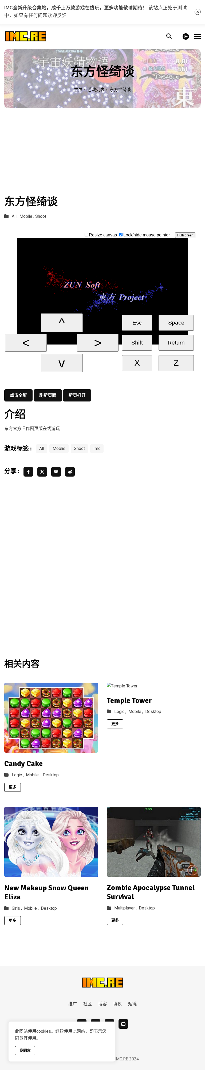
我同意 (25, 1050)
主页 (78, 90)
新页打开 (77, 395)
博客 (102, 1004)
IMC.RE (121, 1059)
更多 (12, 787)
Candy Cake (23, 763)
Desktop (51, 775)
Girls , (17, 908)
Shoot (40, 216)
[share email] (56, 472)
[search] (171, 36)
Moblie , (26, 216)
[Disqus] (102, 566)
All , (15, 216)
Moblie (59, 448)
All (41, 448)
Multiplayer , (125, 908)
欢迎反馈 (57, 15)
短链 (132, 1004)
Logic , (18, 775)
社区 (87, 1004)
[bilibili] (123, 1024)
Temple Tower (129, 700)
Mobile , (33, 775)
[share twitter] (42, 472)
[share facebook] (28, 472)
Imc (96, 448)
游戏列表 (96, 90)
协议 (117, 1004)
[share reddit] (70, 472)
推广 (72, 1004)
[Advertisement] (102, 148)
